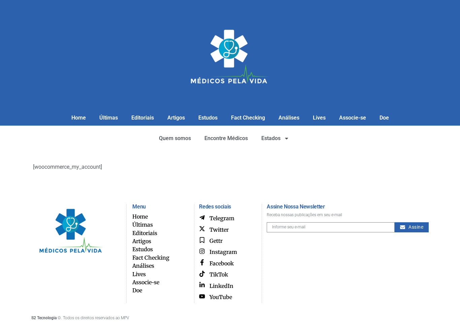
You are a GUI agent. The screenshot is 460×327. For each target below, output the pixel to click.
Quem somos (175, 138)
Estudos (208, 118)
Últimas (108, 118)
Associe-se (352, 118)
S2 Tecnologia (44, 318)
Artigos (176, 118)
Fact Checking (248, 118)
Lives (319, 118)
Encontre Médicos (226, 138)
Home (78, 118)
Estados (271, 138)
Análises (288, 118)
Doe (384, 118)
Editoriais (142, 118)
